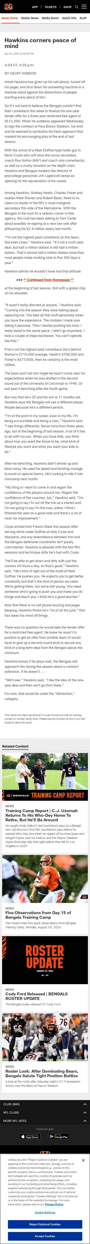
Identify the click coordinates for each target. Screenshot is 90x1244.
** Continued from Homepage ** (48, 280)
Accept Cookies (45, 1236)
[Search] (76, 7)
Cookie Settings (45, 1212)
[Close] (83, 1160)
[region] (45, 1199)
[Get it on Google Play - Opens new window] (59, 1138)
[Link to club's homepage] (8, 5)
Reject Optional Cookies (45, 1224)
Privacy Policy (54, 1204)
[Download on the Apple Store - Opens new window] (30, 1137)
